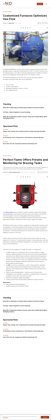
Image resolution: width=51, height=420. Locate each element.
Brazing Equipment (7, 11)
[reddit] (27, 27)
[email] (30, 27)
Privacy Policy (5, 417)
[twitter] (25, 27)
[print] (47, 27)
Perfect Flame (9, 212)
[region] (25, 417)
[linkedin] (23, 27)
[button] (4, 4)
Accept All (45, 417)
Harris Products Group (14, 172)
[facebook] (21, 27)
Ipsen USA (11, 23)
